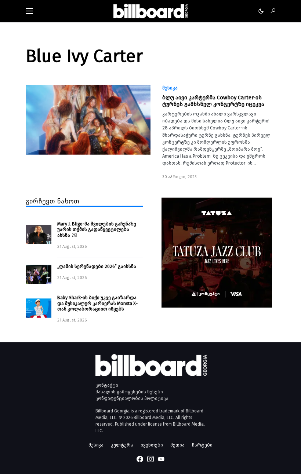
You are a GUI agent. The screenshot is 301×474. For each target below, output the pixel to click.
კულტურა (122, 445)
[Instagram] (150, 459)
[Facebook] (140, 459)
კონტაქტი (106, 385)
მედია (177, 445)
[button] (29, 11)
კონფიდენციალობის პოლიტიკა (131, 398)
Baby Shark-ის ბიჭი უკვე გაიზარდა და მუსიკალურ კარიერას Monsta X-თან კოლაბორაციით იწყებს (97, 303)
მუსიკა (170, 88)
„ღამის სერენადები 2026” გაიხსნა (96, 266)
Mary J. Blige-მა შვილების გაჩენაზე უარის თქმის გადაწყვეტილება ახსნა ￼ (96, 229)
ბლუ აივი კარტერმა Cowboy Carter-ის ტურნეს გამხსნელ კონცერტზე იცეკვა (213, 100)
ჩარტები (202, 445)
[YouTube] (161, 459)
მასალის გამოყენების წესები (129, 391)
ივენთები (152, 445)
